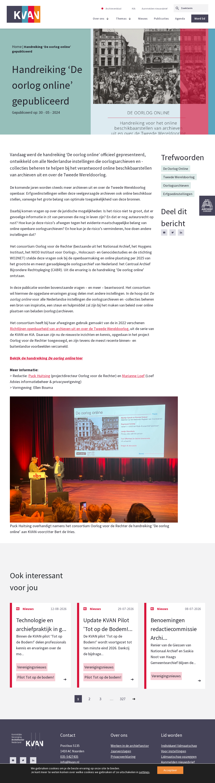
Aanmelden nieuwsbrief (154, 8)
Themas (121, 18)
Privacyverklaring (123, 756)
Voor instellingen (173, 751)
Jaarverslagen (121, 751)
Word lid (199, 18)
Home (17, 46)
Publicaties (161, 18)
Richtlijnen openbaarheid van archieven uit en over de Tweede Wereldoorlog (69, 328)
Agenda (180, 18)
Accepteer (170, 770)
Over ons (98, 18)
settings (144, 772)
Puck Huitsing (39, 375)
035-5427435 (69, 756)
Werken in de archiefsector (130, 745)
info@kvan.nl (69, 762)
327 (123, 698)
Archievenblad (113, 8)
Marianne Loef (133, 375)
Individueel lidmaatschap (179, 745)
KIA (133, 8)
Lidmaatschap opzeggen (179, 756)
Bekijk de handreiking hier (46, 358)
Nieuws (143, 18)
